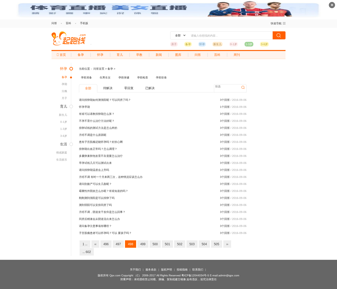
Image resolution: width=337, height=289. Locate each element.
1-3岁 (249, 44)
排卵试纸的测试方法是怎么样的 (98, 127)
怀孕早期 (84, 106)
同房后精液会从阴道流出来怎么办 (99, 218)
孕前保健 (123, 77)
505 (216, 244)
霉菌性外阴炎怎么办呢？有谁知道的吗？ (103, 190)
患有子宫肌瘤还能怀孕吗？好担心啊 (101, 141)
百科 (68, 23)
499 (142, 244)
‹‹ (95, 244)
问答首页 (98, 68)
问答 (54, 23)
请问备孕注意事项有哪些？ (95, 226)
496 (106, 244)
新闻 (159, 54)
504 (204, 244)
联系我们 (197, 269)
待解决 (108, 88)
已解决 (150, 88)
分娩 (64, 91)
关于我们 (135, 269)
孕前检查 (142, 77)
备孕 (188, 44)
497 (118, 244)
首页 (61, 54)
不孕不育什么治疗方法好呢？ (96, 120)
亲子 (174, 44)
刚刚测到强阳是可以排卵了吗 (96, 197)
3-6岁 (264, 44)
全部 (88, 88)
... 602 (86, 252)
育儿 (120, 54)
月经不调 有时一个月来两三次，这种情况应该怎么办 (111, 176)
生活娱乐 (61, 159)
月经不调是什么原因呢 (92, 134)
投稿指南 (182, 269)
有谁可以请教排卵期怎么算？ (96, 113)
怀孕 (202, 44)
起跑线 (68, 38)
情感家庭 (61, 152)
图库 (178, 54)
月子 (64, 98)
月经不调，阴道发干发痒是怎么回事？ (102, 211)
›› (227, 244)
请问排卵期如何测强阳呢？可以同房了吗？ (105, 99)
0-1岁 (233, 44)
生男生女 (105, 77)
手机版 (84, 23)
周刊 (237, 54)
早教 (139, 54)
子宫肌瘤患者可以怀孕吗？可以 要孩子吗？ (105, 233)
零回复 (129, 88)
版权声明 (166, 269)
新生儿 (217, 44)
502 (179, 244)
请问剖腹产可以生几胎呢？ (95, 183)
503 (192, 244)
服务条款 (150, 269)
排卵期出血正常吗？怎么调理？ (98, 148)
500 (155, 244)
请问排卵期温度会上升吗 (94, 169)
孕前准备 (86, 77)
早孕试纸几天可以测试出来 (95, 162)
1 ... (84, 244)
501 (167, 244)
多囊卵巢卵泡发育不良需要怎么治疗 (101, 155)
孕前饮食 (161, 77)
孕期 (64, 84)
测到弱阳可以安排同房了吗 (95, 204)
